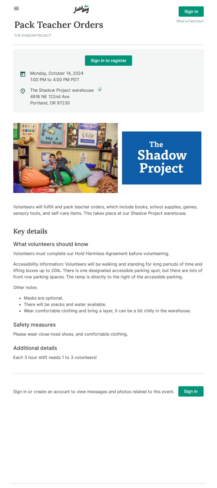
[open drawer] (16, 8)
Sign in (191, 11)
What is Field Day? (190, 21)
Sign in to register (108, 60)
